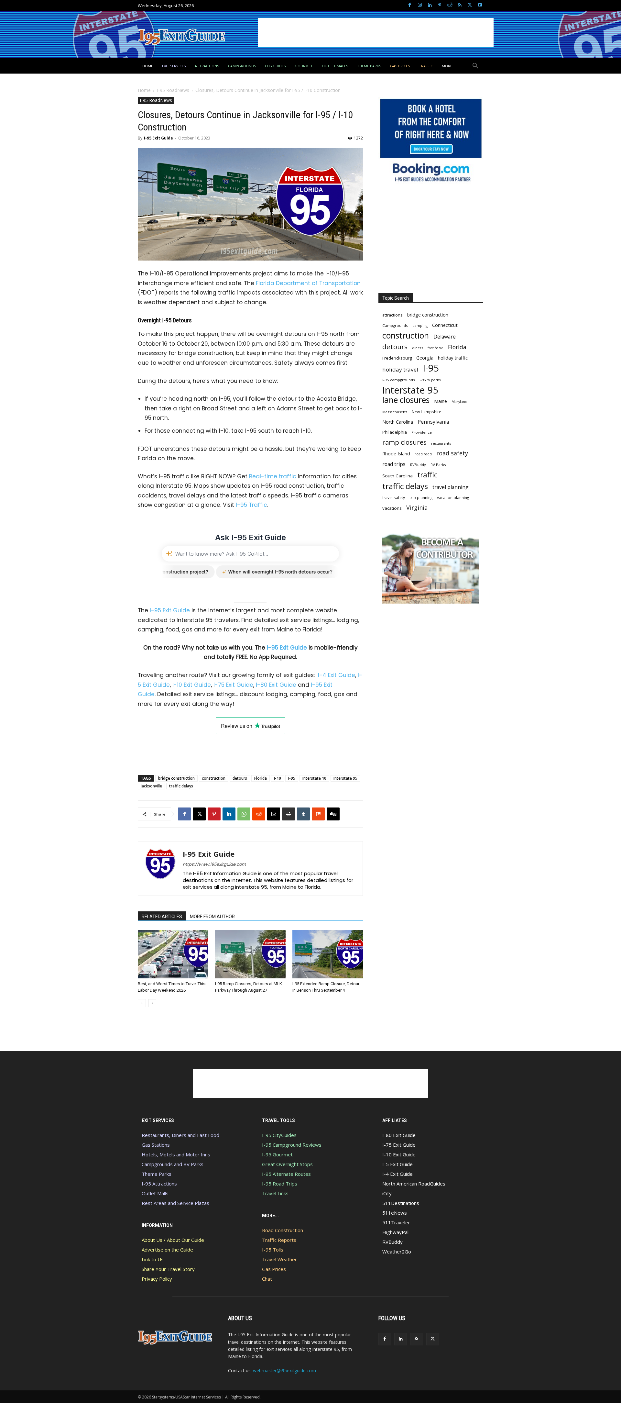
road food (423, 454)
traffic (427, 474)
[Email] (273, 813)
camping (420, 325)
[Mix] (318, 813)
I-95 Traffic (251, 505)
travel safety (393, 497)
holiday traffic (453, 357)
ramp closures (404, 442)
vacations (392, 508)
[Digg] (333, 813)
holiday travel (400, 369)
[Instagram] (419, 5)
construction (213, 778)
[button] (475, 66)
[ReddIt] (258, 813)
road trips (394, 464)
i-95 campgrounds (398, 379)
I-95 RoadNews (173, 90)
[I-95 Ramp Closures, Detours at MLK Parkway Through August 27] (250, 954)
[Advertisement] (376, 32)
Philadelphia (394, 432)
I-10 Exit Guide (191, 685)
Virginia (417, 507)
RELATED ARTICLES (162, 916)
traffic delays (181, 786)
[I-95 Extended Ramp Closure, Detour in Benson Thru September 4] (327, 954)
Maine (440, 401)
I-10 (277, 778)
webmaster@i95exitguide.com (284, 1370)
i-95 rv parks (430, 379)
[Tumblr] (303, 813)
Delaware (444, 336)
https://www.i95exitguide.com (214, 864)
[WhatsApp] (243, 813)
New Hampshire (426, 411)
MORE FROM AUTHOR (212, 916)
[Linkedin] (429, 5)
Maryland (459, 401)
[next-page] (152, 1003)
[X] (469, 5)
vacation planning (453, 497)
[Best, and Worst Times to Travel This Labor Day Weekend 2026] (173, 954)
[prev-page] (142, 1003)
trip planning (420, 497)
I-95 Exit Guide (158, 138)
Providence (421, 432)
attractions (392, 315)
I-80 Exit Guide (276, 685)
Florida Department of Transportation (308, 283)
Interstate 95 (345, 778)
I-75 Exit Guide (233, 685)
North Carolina (397, 422)
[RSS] (459, 5)
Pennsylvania (433, 421)
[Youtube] (479, 5)
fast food (435, 347)
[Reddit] (449, 5)
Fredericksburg (397, 358)
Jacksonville (151, 786)
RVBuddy (418, 464)
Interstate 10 (314, 778)
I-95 (291, 778)
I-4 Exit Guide (336, 675)
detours (240, 778)
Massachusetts (394, 411)
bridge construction (176, 778)
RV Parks (438, 464)
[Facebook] (409, 5)
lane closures (406, 399)
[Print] (288, 813)
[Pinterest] (439, 5)
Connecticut (445, 325)
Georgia (424, 357)
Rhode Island (396, 453)
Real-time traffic (272, 476)
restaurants (441, 443)
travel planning (450, 487)
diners (417, 347)
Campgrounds (395, 325)
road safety (452, 453)
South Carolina (397, 476)
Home (144, 90)
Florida (260, 778)
